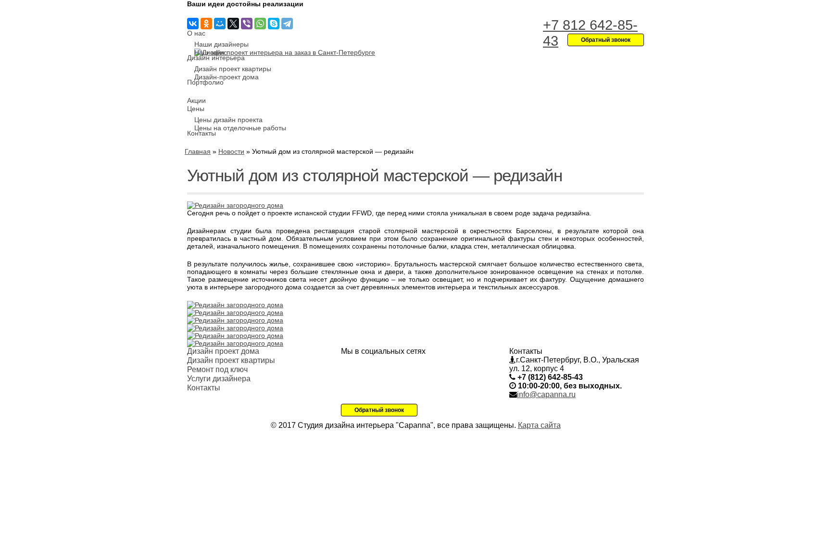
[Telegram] (287, 23)
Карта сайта (539, 425)
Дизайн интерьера (216, 58)
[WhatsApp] (260, 23)
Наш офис (210, 52)
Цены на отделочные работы (240, 128)
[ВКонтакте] (193, 23)
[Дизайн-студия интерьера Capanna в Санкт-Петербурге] (284, 52)
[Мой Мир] (220, 23)
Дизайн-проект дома (226, 77)
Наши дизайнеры (221, 44)
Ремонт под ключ (217, 369)
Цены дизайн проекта (228, 120)
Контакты (201, 133)
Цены (195, 108)
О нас (196, 33)
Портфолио (205, 82)
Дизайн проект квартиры (232, 69)
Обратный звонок (379, 410)
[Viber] (246, 23)
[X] (233, 23)
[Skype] (273, 23)
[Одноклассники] (206, 23)
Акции (196, 100)
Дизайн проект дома (223, 351)
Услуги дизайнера (219, 379)
